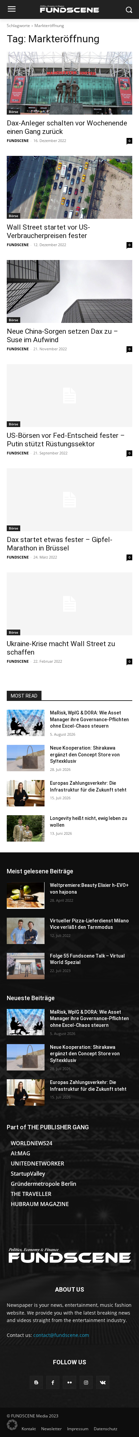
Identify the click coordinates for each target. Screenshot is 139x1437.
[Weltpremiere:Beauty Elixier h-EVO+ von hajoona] (26, 895)
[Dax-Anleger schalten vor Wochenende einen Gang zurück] (69, 83)
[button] (12, 1425)
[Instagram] (86, 1382)
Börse (13, 111)
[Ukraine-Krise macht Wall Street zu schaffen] (69, 603)
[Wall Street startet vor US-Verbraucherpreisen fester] (69, 187)
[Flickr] (69, 1382)
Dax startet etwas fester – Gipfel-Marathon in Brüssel (59, 544)
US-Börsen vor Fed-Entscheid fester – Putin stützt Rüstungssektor (66, 439)
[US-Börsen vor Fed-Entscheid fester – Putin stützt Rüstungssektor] (69, 395)
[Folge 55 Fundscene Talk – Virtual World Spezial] (26, 966)
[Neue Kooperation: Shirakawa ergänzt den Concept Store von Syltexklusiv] (26, 758)
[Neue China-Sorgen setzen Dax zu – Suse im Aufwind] (69, 291)
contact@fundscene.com (61, 1335)
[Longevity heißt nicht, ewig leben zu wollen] (26, 828)
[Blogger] (36, 1382)
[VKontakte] (102, 1382)
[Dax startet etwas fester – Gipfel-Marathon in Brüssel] (69, 499)
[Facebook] (52, 1382)
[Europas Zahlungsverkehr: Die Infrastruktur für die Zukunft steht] (26, 793)
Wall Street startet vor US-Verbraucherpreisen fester (48, 231)
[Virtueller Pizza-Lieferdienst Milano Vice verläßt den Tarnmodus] (26, 931)
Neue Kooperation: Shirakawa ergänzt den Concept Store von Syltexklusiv (85, 754)
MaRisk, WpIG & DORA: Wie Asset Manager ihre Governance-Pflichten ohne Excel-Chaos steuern (89, 719)
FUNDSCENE (18, 140)
